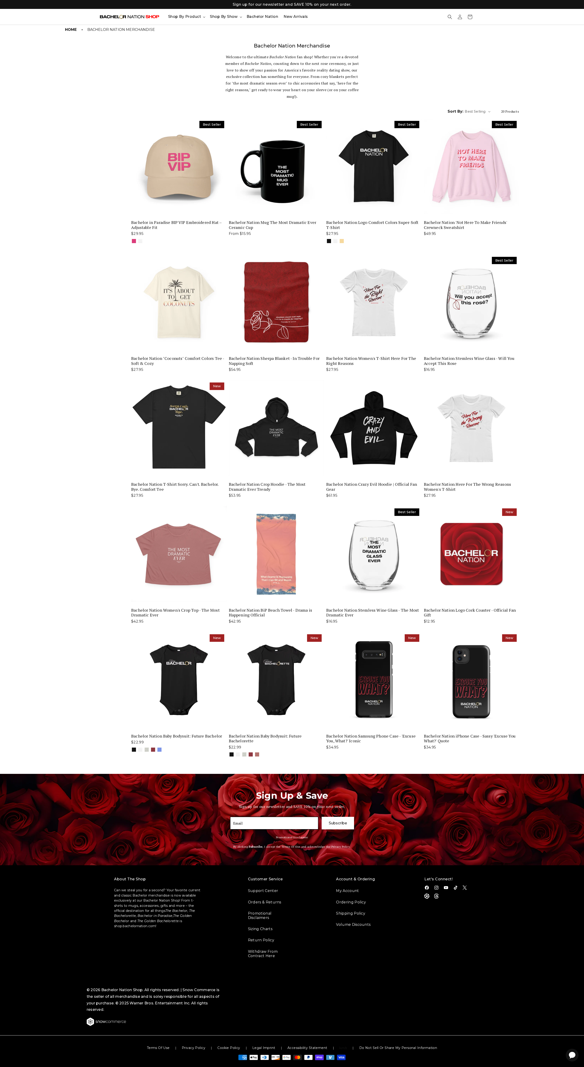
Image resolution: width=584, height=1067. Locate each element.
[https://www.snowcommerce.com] (106, 1021)
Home (71, 29)
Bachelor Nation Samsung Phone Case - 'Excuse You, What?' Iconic (371, 738)
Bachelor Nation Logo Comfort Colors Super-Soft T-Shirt (372, 225)
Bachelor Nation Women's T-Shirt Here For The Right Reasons (371, 361)
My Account (347, 891)
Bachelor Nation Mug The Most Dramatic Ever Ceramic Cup (272, 225)
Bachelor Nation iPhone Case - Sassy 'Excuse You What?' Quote (470, 738)
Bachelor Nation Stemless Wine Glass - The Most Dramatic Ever (372, 613)
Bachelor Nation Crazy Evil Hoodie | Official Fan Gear (371, 487)
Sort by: (456, 111)
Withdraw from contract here (263, 953)
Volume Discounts (353, 924)
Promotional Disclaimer (292, 837)
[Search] (450, 17)
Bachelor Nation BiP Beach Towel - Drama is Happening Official (270, 613)
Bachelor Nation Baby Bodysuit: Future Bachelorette (265, 738)
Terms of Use (158, 1048)
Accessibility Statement (307, 1048)
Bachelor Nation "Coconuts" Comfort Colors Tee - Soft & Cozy (177, 361)
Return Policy (261, 940)
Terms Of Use (291, 846)
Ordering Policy (351, 902)
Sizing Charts (260, 929)
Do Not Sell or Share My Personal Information (398, 1048)
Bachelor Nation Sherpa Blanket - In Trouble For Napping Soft (274, 361)
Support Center (263, 891)
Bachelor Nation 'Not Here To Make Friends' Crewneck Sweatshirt (465, 225)
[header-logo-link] (129, 17)
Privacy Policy (340, 846)
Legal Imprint (263, 1048)
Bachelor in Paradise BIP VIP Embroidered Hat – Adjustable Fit (176, 225)
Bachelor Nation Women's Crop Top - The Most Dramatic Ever (175, 613)
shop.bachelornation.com (135, 926)
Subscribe (338, 823)
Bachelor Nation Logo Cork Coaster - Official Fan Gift (470, 613)
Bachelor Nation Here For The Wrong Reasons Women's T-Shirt (467, 487)
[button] (186, 17)
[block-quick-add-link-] (179, 166)
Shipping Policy (350, 913)
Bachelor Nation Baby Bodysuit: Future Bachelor (176, 736)
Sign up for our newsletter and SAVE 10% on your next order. (292, 4)
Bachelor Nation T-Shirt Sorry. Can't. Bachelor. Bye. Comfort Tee (174, 487)
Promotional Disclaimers (260, 915)
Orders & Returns (264, 902)
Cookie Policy (228, 1048)
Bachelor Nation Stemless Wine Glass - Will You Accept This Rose (469, 361)
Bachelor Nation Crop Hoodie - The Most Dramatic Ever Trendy (267, 487)
